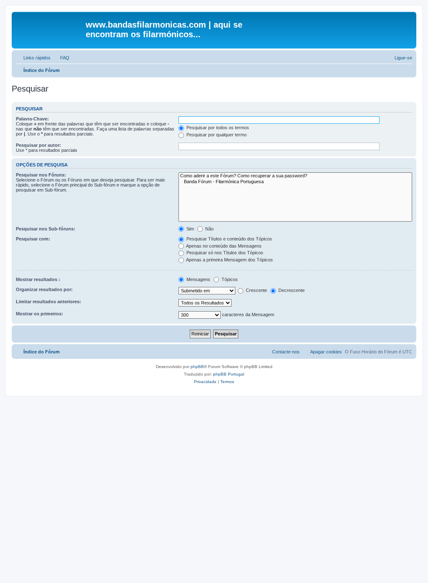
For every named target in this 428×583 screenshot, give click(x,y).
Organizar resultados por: (44, 289)
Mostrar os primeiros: (39, 313)
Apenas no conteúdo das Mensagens (223, 245)
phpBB (197, 366)
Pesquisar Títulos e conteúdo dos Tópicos (228, 238)
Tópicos (229, 279)
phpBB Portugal (228, 374)
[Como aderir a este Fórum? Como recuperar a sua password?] (295, 176)
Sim (189, 228)
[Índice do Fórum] (50, 27)
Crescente (256, 290)
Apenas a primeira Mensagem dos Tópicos (229, 259)
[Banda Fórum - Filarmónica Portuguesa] (295, 182)
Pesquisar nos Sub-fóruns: (45, 228)
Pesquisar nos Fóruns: (41, 174)
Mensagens (197, 279)
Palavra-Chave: (32, 118)
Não (209, 228)
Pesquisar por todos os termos (217, 127)
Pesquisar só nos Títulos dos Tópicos (224, 252)
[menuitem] (61, 58)
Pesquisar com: (33, 238)
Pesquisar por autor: (38, 145)
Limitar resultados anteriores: (48, 301)
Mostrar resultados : (38, 279)
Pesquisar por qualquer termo (216, 134)
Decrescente (291, 290)
